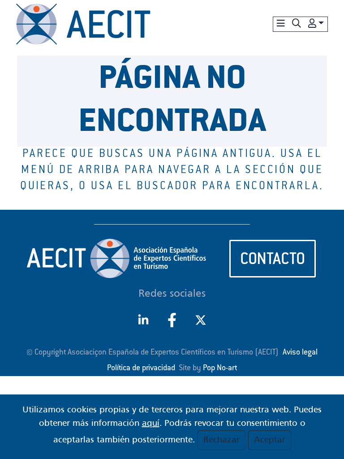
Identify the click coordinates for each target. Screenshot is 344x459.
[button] (296, 24)
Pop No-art (220, 368)
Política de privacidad (141, 368)
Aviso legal (300, 353)
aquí (150, 424)
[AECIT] (83, 24)
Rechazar (221, 440)
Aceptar (269, 440)
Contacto (272, 260)
